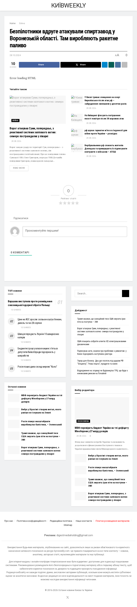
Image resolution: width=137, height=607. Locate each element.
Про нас (8, 521)
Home (13, 23)
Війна (22, 23)
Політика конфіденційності (31, 521)
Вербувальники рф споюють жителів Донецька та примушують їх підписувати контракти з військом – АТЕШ (106, 148)
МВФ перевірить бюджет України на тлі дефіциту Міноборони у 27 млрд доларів (41, 398)
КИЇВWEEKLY (68, 5)
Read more (20, 168)
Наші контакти (84, 521)
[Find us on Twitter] (67, 598)
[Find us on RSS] (72, 598)
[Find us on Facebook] (63, 598)
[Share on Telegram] (105, 65)
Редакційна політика (61, 521)
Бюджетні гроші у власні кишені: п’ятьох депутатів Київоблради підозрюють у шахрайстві (38, 352)
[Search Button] (131, 5)
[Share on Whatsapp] (111, 65)
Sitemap (68, 525)
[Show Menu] (5, 5)
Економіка (83, 421)
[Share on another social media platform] (124, 65)
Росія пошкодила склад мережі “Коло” (37, 366)
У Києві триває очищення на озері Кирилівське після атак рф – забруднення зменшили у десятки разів (105, 100)
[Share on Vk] (118, 65)
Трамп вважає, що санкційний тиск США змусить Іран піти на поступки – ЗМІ (40, 436)
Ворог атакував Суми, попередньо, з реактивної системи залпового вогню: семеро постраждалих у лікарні (33, 132)
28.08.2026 (16, 141)
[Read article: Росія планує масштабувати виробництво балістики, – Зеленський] (13, 424)
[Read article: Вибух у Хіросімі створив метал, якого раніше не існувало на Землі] (13, 412)
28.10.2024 (15, 55)
